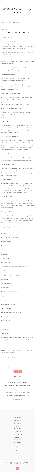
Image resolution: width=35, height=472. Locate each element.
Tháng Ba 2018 (17, 431)
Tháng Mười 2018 (17, 420)
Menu (4, 1)
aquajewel (4, 37)
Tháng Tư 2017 (17, 440)
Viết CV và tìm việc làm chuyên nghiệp (17, 10)
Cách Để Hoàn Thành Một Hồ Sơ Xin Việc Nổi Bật (17, 395)
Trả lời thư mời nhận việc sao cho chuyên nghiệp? (17, 382)
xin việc (14, 357)
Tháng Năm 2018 (17, 429)
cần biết (4, 357)
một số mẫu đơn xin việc (13, 113)
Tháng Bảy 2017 (17, 437)
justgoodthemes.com (20, 463)
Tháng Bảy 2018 (17, 426)
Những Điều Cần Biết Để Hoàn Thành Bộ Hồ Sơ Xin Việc (17, 33)
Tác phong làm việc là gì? (17, 390)
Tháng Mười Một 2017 (17, 434)
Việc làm (4, 29)
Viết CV (17, 453)
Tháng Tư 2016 (17, 442)
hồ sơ (9, 357)
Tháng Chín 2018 (17, 423)
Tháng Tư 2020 (17, 417)
